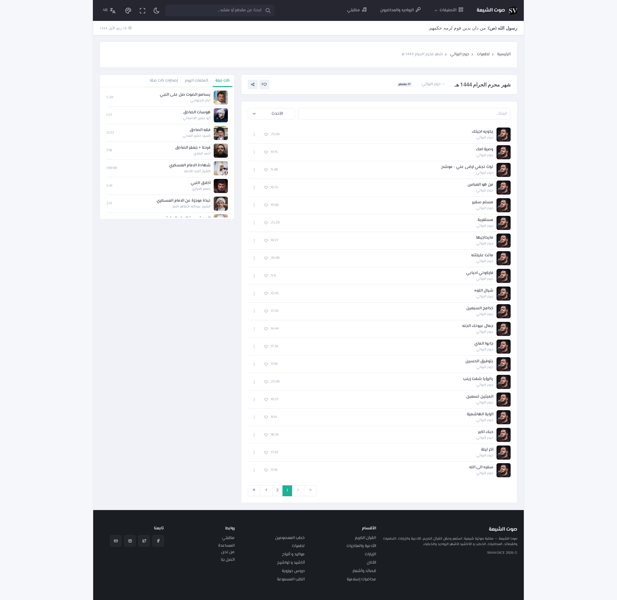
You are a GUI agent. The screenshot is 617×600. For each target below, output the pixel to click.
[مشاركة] (253, 85)
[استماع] (503, 135)
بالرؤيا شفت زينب (478, 379)
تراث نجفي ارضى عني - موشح (467, 167)
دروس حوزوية (293, 571)
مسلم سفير (482, 202)
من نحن (228, 552)
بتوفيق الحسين (479, 361)
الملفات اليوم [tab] (196, 80)
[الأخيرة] (254, 490)
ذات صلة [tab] (222, 80)
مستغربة (485, 220)
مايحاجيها (484, 238)
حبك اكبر (485, 432)
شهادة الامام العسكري (189, 166)
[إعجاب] (266, 135)
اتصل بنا (228, 560)
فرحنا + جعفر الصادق (192, 148)
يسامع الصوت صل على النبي (185, 95)
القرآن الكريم (365, 538)
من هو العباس (480, 185)
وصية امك (484, 149)
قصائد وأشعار (364, 571)
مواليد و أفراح (293, 554)
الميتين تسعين (479, 397)
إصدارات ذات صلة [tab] (164, 80)
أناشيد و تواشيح (291, 563)
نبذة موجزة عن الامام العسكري (183, 201)
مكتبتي (228, 538)
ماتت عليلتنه (482, 255)
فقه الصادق (200, 130)
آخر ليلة (487, 450)
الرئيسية (504, 54)
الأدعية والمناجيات (361, 546)
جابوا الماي (483, 344)
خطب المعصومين (290, 538)
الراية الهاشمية (480, 414)
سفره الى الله (481, 467)
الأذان (371, 563)
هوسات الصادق (196, 113)
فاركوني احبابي (479, 273)
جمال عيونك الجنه (477, 326)
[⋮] (254, 135)
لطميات (483, 54)
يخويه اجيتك (482, 132)
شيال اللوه (483, 291)
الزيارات (370, 554)
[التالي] (266, 490)
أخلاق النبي (200, 183)
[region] (167, 153)
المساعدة (226, 546)
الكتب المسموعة (291, 579)
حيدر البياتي (459, 54)
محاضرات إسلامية (361, 579)
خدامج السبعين (479, 308)
